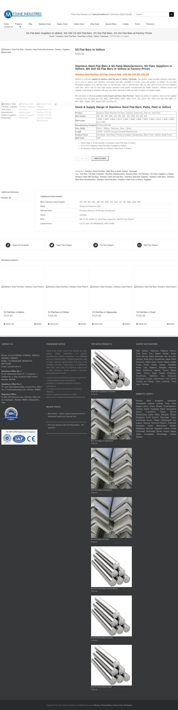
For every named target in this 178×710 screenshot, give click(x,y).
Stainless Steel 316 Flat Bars (111, 177)
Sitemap (96, 705)
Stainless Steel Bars (157, 177)
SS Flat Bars (144, 174)
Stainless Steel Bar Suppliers (136, 177)
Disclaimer (128, 705)
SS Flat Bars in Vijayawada (104, 312)
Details (39, 324)
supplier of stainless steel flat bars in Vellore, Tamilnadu (114, 79)
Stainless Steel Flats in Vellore (130, 180)
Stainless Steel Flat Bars (95, 171)
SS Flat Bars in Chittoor (58, 312)
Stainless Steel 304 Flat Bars (87, 177)
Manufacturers (132, 174)
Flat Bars (83, 174)
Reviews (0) (6, 198)
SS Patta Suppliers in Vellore (162, 174)
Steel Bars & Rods (113, 171)
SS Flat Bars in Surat (145, 312)
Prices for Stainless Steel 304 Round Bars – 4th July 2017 (66, 426)
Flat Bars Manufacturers (115, 174)
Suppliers (147, 180)
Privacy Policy (106, 705)
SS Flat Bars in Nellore (14, 312)
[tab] (16, 192)
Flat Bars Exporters (96, 174)
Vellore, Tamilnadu (129, 171)
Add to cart (100, 158)
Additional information (10, 192)
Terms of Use (118, 705)
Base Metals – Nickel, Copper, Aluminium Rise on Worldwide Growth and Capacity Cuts (66, 415)
